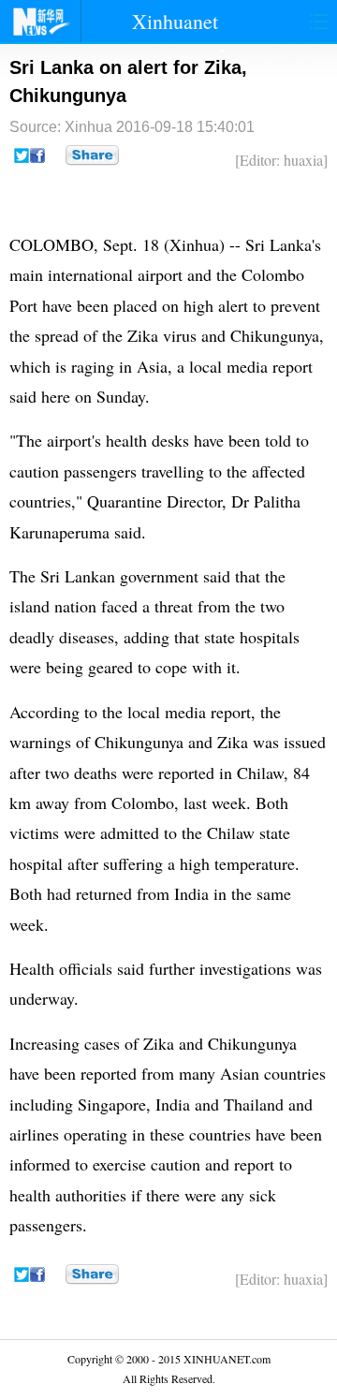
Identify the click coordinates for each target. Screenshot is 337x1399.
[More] (92, 155)
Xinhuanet (175, 21)
